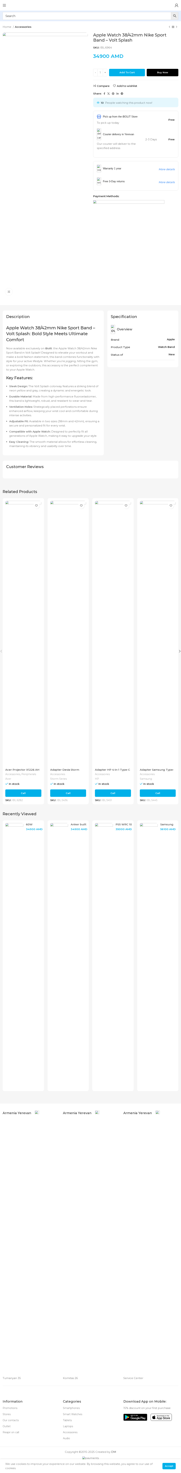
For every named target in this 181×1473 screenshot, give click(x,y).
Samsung (146, 778)
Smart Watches (72, 1414)
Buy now (162, 72)
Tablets (67, 1420)
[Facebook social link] (104, 93)
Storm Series (58, 778)
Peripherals (28, 774)
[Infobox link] (21, 1243)
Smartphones (71, 1408)
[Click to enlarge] (8, 291)
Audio (66, 1438)
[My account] (176, 5)
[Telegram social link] (122, 93)
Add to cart (127, 72)
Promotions (10, 1408)
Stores (7, 1414)
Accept (169, 1466)
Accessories (23, 26)
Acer (8, 778)
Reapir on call (11, 1432)
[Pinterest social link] (113, 93)
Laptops (68, 1426)
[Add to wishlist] (36, 506)
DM (113, 1452)
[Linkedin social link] (117, 93)
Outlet (7, 1426)
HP (97, 778)
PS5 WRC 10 (124, 824)
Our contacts (11, 1420)
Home (7, 26)
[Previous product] (169, 27)
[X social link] (108, 93)
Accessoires (70, 1432)
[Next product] (176, 27)
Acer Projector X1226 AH (22, 769)
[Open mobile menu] (4, 5)
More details (167, 169)
